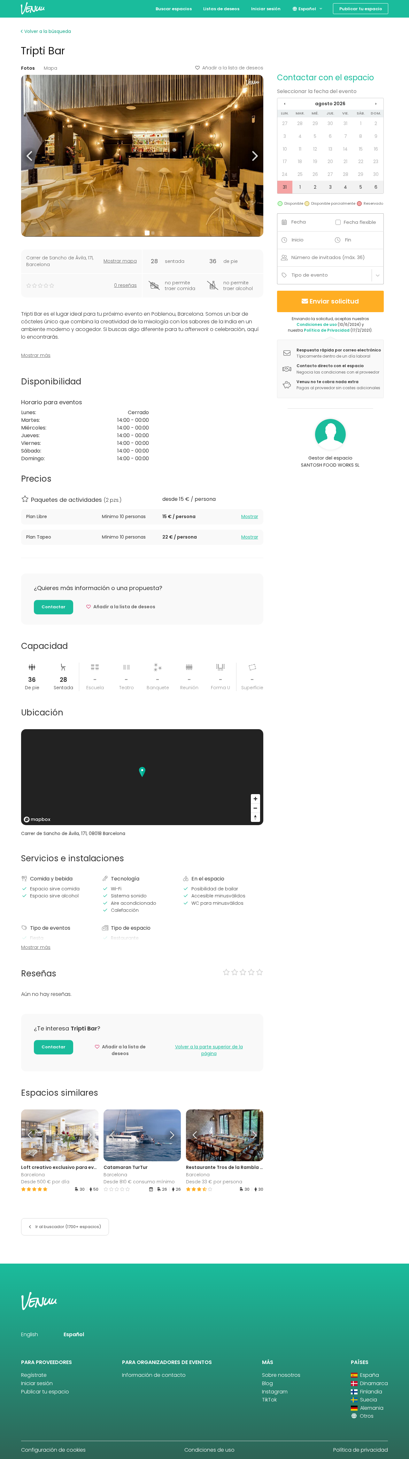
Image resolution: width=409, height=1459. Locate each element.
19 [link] (315, 161)
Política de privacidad (360, 1450)
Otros (366, 1416)
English (29, 1334)
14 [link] (345, 149)
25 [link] (300, 174)
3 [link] (284, 136)
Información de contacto (154, 1375)
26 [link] (315, 174)
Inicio (298, 239)
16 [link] (376, 149)
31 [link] (345, 123)
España (369, 1375)
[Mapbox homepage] (37, 819)
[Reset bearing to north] (255, 817)
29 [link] (315, 123)
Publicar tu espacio (360, 9)
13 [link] (330, 149)
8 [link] (360, 136)
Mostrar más (35, 355)
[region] (142, 777)
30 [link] (330, 123)
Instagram (275, 1391)
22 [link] (360, 161)
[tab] (142, 516)
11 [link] (300, 149)
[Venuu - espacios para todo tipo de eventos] (33, 8)
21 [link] (345, 161)
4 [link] (300, 136)
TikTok (269, 1399)
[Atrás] (30, 1135)
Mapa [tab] (50, 68)
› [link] (375, 103)
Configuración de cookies (53, 1450)
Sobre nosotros (281, 1375)
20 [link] (330, 161)
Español (306, 9)
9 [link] (375, 136)
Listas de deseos (221, 9)
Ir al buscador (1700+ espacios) (68, 1227)
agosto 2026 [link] (330, 103)
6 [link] (330, 136)
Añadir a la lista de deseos (232, 68)
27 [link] (285, 123)
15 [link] (361, 149)
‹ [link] (284, 103)
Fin (348, 239)
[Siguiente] (88, 1135)
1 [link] (360, 123)
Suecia (368, 1399)
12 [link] (315, 149)
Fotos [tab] (28, 68)
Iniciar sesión (266, 9)
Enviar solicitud (334, 301)
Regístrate (34, 1375)
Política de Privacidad (327, 330)
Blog (267, 1383)
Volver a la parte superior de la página (209, 1050)
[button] (30, 155)
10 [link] (285, 149)
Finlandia (370, 1391)
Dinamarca (373, 1383)
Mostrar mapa (120, 261)
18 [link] (300, 161)
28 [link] (300, 123)
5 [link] (315, 136)
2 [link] (375, 123)
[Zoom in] (255, 798)
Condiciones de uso (317, 324)
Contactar (54, 607)
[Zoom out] (255, 808)
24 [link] (285, 174)
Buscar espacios (174, 9)
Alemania (371, 1408)
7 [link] (345, 136)
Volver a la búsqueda (47, 31)
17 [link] (285, 161)
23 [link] (375, 161)
